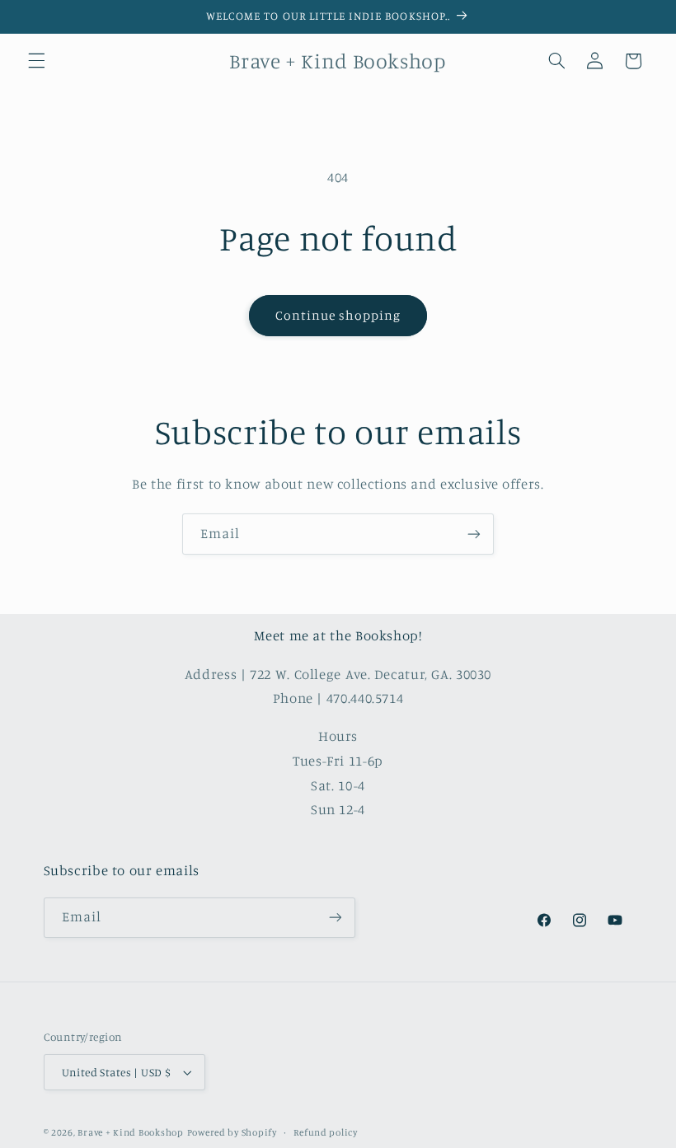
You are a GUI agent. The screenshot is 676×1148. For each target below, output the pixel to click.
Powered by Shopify (232, 1132)
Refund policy (325, 1132)
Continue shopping (338, 315)
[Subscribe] (474, 533)
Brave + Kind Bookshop (130, 1132)
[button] (36, 61)
